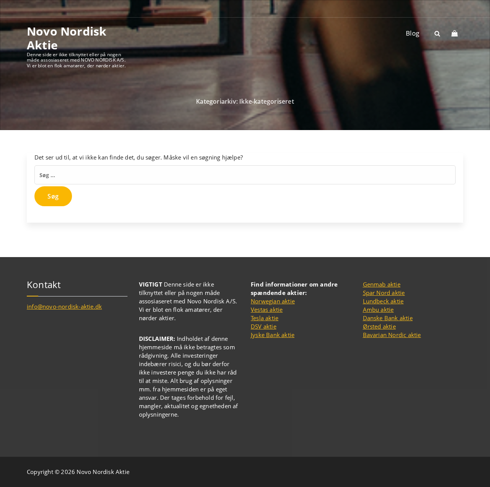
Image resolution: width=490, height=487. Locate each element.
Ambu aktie (378, 309)
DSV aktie (263, 326)
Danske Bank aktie (388, 318)
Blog (412, 33)
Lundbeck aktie (383, 301)
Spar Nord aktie (384, 292)
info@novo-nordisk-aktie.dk (64, 306)
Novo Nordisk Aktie (66, 38)
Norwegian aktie (273, 301)
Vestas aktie (267, 309)
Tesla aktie (264, 318)
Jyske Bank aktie (272, 335)
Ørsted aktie (379, 326)
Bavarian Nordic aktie (392, 335)
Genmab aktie (381, 284)
